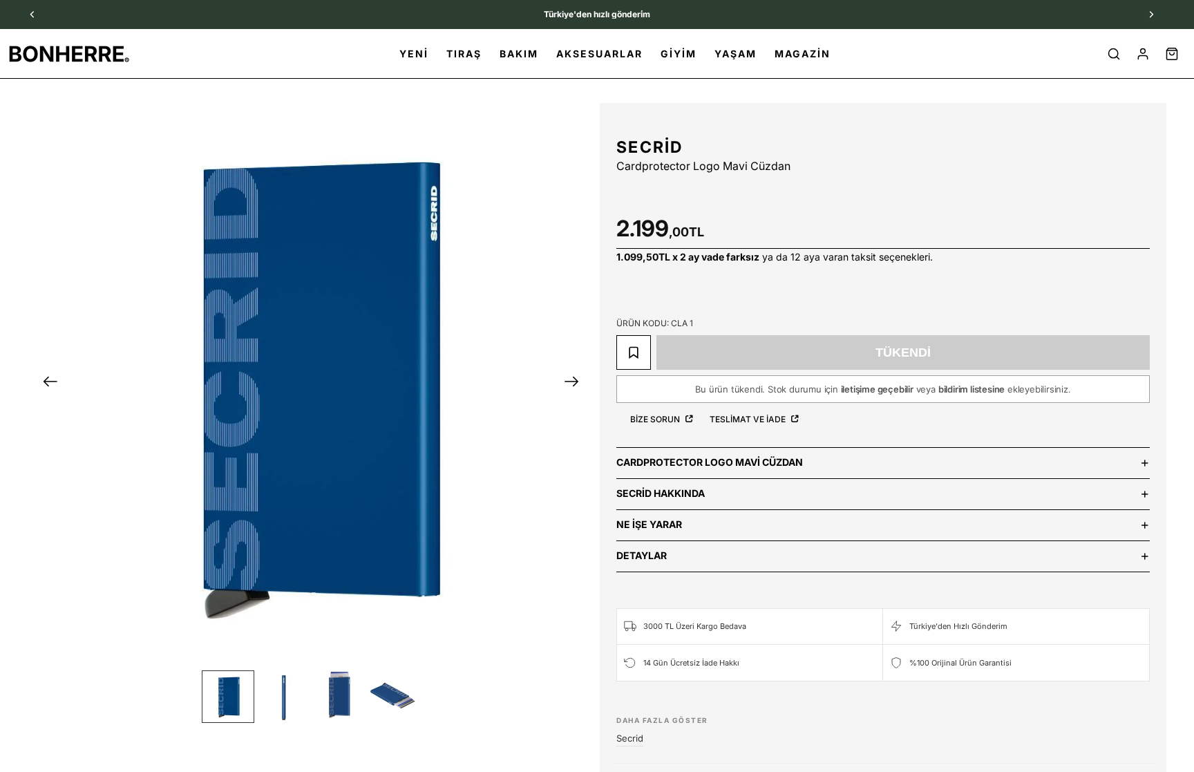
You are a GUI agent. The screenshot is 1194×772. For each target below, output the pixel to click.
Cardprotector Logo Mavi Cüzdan (709, 462)
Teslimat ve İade (749, 419)
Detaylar (641, 555)
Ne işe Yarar (649, 524)
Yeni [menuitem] (413, 53)
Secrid (649, 147)
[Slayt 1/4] (228, 697)
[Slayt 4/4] (394, 697)
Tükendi (903, 352)
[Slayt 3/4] (338, 697)
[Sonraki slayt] (575, 383)
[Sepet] (1172, 54)
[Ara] (1114, 54)
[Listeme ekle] (633, 352)
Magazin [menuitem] (803, 53)
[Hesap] (1143, 54)
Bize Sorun (656, 419)
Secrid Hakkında (660, 493)
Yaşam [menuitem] (735, 53)
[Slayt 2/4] (283, 697)
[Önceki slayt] (45, 383)
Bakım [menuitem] (519, 53)
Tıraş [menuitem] (464, 53)
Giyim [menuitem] (678, 53)
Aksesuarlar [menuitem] (599, 53)
